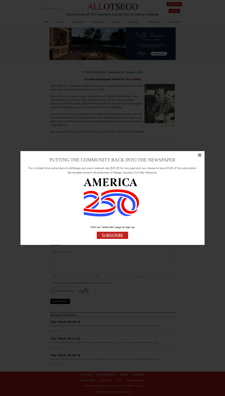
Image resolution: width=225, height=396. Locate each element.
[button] (199, 155)
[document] (112, 198)
